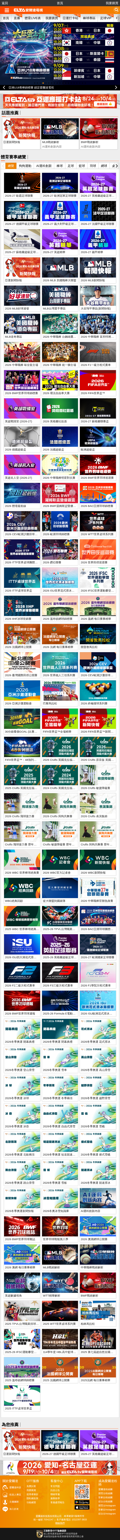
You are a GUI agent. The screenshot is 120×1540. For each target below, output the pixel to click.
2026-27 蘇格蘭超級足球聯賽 (23, 252)
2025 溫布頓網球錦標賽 (20, 1380)
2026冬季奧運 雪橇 (93, 1126)
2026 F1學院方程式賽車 (96, 985)
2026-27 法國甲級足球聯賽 (97, 223)
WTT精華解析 (51, 1295)
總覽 (11, 166)
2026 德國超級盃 (15, 449)
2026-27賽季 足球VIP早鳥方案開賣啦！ (33, 87)
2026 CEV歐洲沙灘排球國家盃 (100, 675)
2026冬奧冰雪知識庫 (56, 1211)
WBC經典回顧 (14, 900)
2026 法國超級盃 (53, 449)
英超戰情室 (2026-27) (18, 421)
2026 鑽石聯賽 (52, 562)
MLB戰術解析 (50, 142)
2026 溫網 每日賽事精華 (96, 618)
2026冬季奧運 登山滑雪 (20, 1070)
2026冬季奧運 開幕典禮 (20, 1041)
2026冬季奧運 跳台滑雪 (20, 1182)
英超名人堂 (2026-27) (18, 477)
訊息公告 (55, 1490)
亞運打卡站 (70, 18)
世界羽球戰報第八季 (55, 1239)
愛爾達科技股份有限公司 (49, 1516)
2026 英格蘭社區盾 (55, 421)
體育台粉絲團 (105, 1493)
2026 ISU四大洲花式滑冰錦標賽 (25, 957)
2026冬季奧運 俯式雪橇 (95, 1154)
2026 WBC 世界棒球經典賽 (22, 872)
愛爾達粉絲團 (105, 1489)
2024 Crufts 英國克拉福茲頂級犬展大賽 (67, 788)
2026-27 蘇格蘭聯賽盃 (95, 421)
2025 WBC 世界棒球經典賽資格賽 (26, 929)
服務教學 (55, 1498)
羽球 (93, 166)
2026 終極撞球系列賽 (94, 703)
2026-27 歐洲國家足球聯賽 (97, 957)
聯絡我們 (60, 1523)
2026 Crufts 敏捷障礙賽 (95, 788)
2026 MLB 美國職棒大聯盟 (59, 280)
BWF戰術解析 (89, 142)
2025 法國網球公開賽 (56, 1380)
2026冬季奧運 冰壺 (17, 1126)
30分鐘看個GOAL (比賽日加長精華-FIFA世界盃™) (36, 731)
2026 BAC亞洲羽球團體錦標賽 (100, 929)
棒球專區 (89, 18)
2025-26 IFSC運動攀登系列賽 (23, 1352)
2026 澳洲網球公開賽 (94, 1239)
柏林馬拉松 (88, 1323)
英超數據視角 (13, 1295)
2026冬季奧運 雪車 (55, 1070)
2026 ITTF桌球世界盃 (18, 590)
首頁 (60, 3)
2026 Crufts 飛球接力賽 (19, 816)
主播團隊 (14, 1502)
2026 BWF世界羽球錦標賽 (21, 393)
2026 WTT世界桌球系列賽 (97, 534)
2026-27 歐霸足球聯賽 (19, 195)
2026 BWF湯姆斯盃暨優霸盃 (61, 506)
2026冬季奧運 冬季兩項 (57, 1098)
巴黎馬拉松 (50, 703)
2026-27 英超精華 (54, 252)
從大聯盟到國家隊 (54, 900)
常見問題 (55, 1486)
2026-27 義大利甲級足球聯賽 (61, 223)
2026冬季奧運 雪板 (55, 1182)
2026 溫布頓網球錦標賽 (57, 618)
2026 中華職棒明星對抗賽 (59, 477)
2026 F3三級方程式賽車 (58, 985)
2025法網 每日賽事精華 (95, 1380)
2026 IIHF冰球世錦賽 (18, 618)
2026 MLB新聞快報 (93, 280)
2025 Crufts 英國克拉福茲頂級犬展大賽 (29, 788)
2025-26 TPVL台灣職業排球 (60, 929)
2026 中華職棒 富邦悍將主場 (99, 336)
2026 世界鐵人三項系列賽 (59, 675)
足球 (71, 166)
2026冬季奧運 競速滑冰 (95, 1182)
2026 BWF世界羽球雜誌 (20, 1239)
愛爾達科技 (15, 1487)
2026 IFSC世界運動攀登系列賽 (100, 590)
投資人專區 (15, 1494)
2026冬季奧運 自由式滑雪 (59, 1126)
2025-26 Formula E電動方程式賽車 (65, 1013)
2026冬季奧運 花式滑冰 (95, 1041)
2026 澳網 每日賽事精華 (20, 1267)
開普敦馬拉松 (89, 647)
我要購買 (112, 3)
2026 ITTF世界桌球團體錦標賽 (24, 562)
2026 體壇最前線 (15, 506)
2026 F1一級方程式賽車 (96, 365)
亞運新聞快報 (11, 142)
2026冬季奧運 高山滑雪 (95, 1070)
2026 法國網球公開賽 (18, 647)
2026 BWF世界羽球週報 (20, 1013)
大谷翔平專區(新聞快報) (96, 308)
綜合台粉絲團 (105, 1501)
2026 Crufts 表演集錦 (94, 816)
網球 (104, 166)
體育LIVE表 (33, 18)
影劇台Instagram (107, 1509)
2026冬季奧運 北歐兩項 (20, 1154)
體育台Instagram (107, 1505)
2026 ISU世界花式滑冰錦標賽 (61, 590)
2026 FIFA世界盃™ (93, 393)
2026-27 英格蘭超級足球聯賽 (99, 195)
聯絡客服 (55, 1494)
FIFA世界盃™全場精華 (57, 731)
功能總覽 (31, 1502)
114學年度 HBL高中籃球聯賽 (61, 1352)
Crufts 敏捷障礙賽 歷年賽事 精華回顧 (66, 844)
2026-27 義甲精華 (92, 252)
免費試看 (31, 1486)
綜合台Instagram (107, 1513)
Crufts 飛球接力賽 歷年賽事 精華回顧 (28, 844)
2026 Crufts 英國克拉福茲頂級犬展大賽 (67, 759)
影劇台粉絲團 (105, 1497)
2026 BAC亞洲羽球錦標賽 (97, 506)
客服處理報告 (57, 1502)
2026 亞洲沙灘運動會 (18, 703)
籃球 (82, 166)
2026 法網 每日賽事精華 (58, 647)
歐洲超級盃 (88, 449)
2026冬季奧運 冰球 (17, 1098)
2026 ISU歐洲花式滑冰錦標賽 (99, 1013)
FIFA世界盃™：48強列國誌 (22, 759)
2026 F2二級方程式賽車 (20, 985)
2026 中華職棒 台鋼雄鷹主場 (61, 336)
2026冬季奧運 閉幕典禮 (57, 1041)
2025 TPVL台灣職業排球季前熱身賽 (27, 1323)
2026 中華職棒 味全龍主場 (21, 365)
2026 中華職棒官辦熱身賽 (97, 900)
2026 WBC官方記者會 (57, 872)
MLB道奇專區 (13, 336)
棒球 (60, 166)
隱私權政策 (32, 1498)
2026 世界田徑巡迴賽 (94, 562)
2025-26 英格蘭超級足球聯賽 (61, 957)
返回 (5, 3)
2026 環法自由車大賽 (56, 393)
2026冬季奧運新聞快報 (19, 1211)
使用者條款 (32, 1494)
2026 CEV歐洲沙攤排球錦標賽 (24, 534)
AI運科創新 (44, 166)
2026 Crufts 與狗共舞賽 (57, 816)
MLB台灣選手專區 (54, 308)
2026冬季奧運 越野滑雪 (95, 1098)
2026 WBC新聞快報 (93, 872)
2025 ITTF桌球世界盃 (18, 1408)
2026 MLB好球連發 (17, 308)
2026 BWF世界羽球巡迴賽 (97, 477)
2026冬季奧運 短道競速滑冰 (60, 1154)
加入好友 (14, 1509)
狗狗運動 (25, 166)
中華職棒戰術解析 (92, 1267)
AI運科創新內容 (90, 1211)
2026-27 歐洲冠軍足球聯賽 (60, 195)
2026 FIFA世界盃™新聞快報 (98, 731)
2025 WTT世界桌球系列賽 (59, 1323)
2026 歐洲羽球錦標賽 (56, 534)
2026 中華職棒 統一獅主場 (59, 365)
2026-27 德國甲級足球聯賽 (22, 223)
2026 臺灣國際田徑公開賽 (21, 675)
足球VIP (105, 18)
